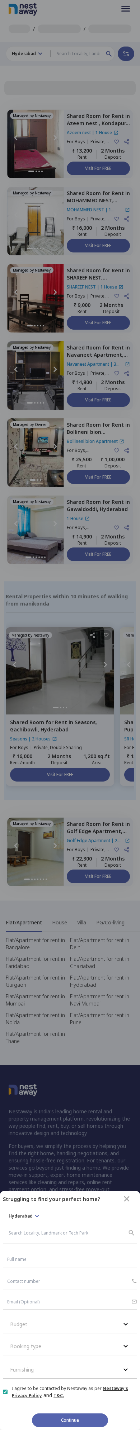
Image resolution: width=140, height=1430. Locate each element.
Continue (70, 1420)
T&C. (58, 1395)
